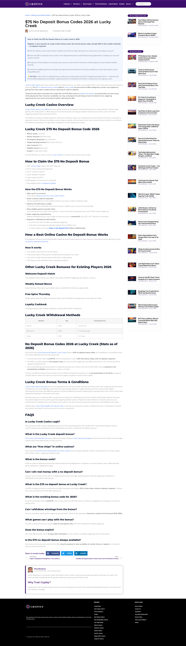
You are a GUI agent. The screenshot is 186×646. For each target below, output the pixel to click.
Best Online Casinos (99, 617)
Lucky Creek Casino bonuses (36, 387)
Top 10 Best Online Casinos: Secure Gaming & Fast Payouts (148, 22)
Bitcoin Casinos (98, 625)
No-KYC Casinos (98, 633)
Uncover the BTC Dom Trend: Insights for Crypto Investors (149, 278)
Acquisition (138, 611)
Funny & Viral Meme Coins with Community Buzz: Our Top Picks (148, 85)
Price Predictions (98, 611)
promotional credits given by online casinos (53, 451)
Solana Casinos (98, 630)
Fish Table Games (98, 622)
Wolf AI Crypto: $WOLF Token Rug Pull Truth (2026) (149, 195)
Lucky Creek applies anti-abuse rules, (49, 406)
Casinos (67, 4)
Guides (122, 4)
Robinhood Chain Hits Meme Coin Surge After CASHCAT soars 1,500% (148, 126)
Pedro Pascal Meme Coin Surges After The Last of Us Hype (148, 237)
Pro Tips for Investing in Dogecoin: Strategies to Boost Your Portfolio (147, 99)
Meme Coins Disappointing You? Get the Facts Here (148, 223)
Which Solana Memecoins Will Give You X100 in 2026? (148, 306)
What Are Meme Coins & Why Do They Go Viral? (149, 250)
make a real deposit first (59, 228)
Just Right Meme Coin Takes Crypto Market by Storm (148, 265)
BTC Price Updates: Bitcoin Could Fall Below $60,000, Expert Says (148, 320)
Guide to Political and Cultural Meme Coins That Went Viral (148, 71)
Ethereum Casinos (99, 628)
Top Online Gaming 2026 (141, 614)
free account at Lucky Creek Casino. (51, 196)
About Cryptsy (138, 606)
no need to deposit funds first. (37, 241)
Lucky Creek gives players (82, 438)
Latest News (113, 4)
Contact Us (138, 609)
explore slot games (87, 93)
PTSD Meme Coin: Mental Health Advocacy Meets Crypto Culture (147, 58)
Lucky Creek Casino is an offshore (38, 109)
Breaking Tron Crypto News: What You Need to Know (148, 292)
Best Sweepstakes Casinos (101, 619)
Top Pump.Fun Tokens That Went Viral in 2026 (148, 181)
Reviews (76, 4)
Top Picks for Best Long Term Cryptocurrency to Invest (149, 112)
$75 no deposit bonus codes (47, 87)
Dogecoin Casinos (99, 639)
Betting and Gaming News (40, 15)
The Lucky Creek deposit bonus (37, 438)
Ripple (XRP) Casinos (99, 636)
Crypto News (97, 606)
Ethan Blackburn (40, 569)
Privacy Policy (138, 617)
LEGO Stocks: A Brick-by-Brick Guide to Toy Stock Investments (147, 210)
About (128, 4)
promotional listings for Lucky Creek (52, 352)
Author (137, 622)
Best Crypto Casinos (99, 609)
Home (27, 15)
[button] (53, 553)
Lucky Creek (69, 87)
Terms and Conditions (140, 619)
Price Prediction (101, 4)
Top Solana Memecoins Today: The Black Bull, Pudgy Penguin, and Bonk (148, 154)
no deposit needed (48, 183)
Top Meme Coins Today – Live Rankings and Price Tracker (149, 167)
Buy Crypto (87, 4)
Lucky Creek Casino (32, 85)
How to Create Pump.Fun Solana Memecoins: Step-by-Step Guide (149, 140)
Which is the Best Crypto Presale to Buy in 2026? (147, 34)
